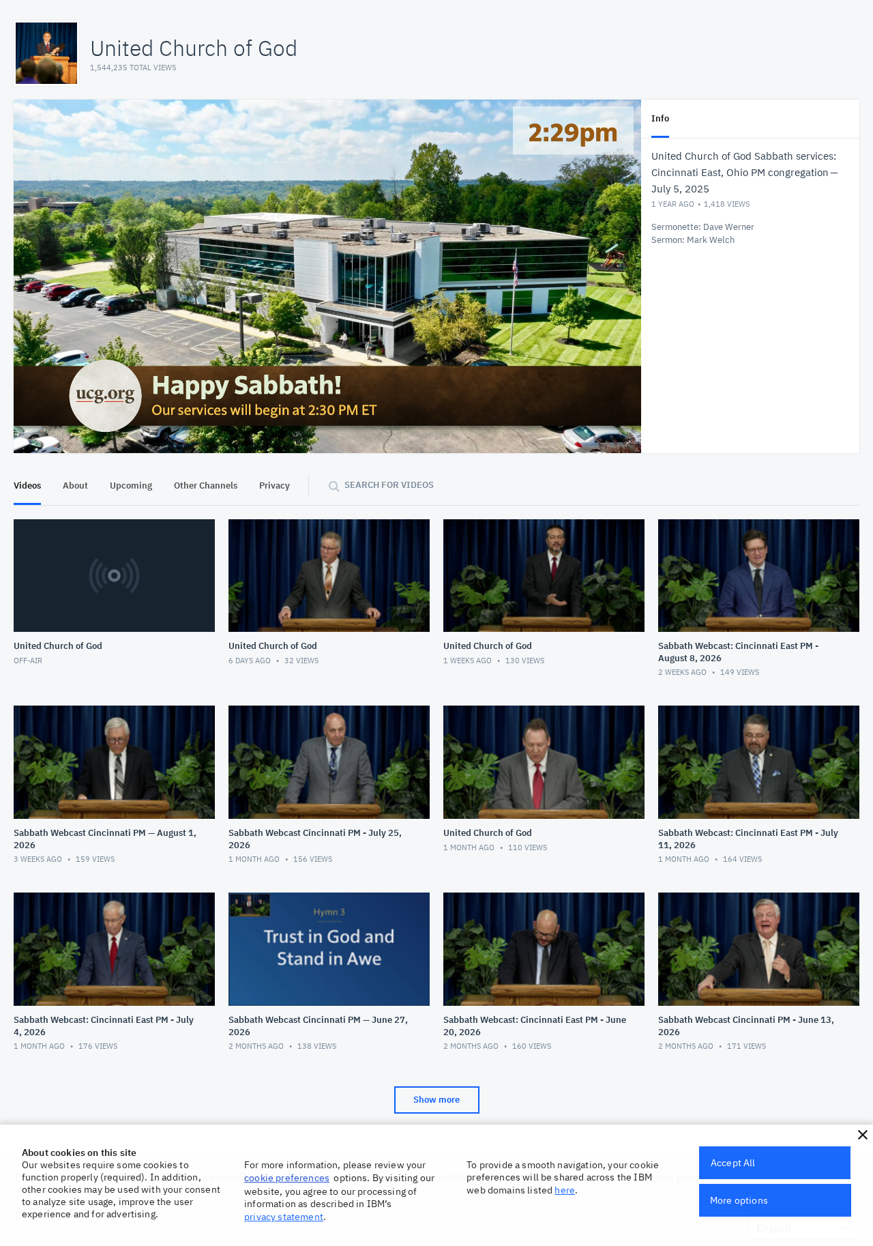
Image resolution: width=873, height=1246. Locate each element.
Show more (436, 1099)
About (75, 485)
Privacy (274, 485)
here (564, 1190)
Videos (27, 485)
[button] (863, 1135)
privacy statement (283, 1217)
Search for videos (389, 485)
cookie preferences (286, 1178)
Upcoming (131, 485)
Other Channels (205, 485)
